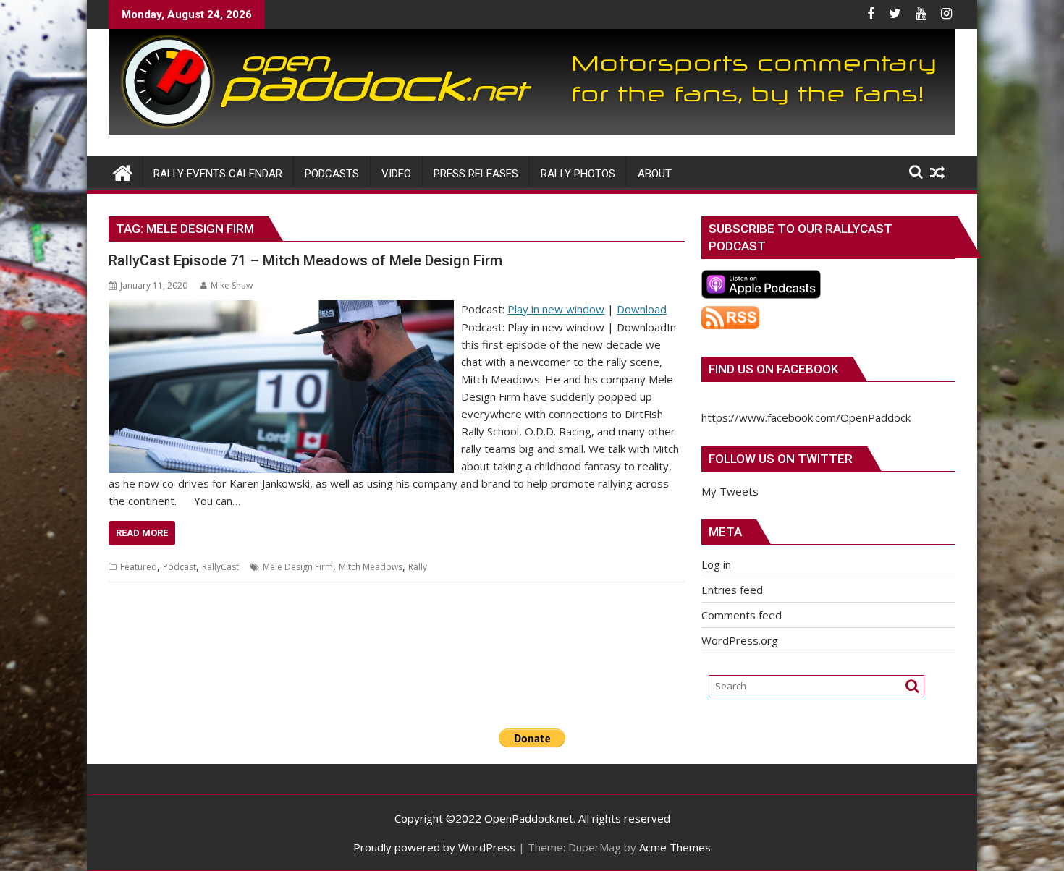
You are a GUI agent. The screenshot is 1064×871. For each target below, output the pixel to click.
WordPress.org (739, 640)
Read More (142, 532)
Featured (138, 567)
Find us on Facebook (773, 369)
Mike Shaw (232, 285)
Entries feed (732, 589)
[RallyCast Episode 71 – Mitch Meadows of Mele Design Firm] (281, 309)
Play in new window (555, 309)
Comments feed (741, 615)
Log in (716, 564)
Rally (417, 567)
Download (642, 309)
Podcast (179, 567)
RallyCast (220, 567)
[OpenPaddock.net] (532, 130)
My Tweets (730, 491)
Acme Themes (675, 847)
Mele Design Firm (298, 567)
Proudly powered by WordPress (434, 847)
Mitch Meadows (370, 567)
